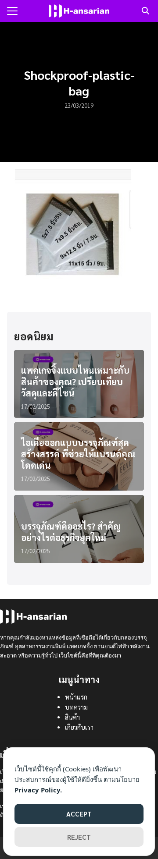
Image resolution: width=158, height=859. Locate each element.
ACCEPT (79, 814)
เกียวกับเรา (79, 727)
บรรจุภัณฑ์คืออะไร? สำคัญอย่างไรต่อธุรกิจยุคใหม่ (71, 531)
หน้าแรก (76, 697)
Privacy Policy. (38, 789)
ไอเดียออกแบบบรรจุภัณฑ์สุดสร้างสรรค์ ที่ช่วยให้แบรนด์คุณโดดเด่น (78, 454)
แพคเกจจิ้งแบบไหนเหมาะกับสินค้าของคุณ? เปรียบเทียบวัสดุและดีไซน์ (75, 381)
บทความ (76, 707)
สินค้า (72, 717)
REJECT (79, 837)
